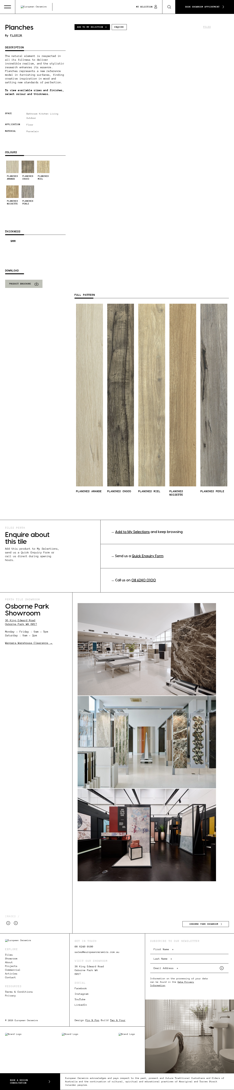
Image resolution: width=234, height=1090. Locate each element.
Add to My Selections (132, 532)
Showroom (11, 958)
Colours (11, 152)
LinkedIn (81, 1004)
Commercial (13, 969)
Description (14, 47)
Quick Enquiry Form (147, 556)
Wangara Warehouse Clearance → (29, 642)
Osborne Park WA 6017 (21, 624)
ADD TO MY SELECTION (90, 27)
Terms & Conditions (19, 991)
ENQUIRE (119, 27)
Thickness (13, 231)
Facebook (81, 988)
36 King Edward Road (20, 620)
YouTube (80, 999)
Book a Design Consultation (19, 1081)
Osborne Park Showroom (203, 924)
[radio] (12, 170)
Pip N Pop (92, 1020)
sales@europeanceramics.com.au (97, 952)
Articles (11, 973)
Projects (11, 966)
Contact (10, 977)
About (9, 962)
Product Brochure (20, 284)
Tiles (207, 27)
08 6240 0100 (143, 580)
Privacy (10, 995)
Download (12, 270)
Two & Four (118, 1020)
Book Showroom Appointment (202, 7)
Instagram (82, 993)
